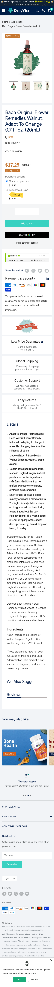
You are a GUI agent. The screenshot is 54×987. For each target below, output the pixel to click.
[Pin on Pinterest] (33, 270)
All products (16, 21)
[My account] (43, 10)
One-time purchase (19, 181)
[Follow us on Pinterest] (21, 894)
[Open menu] (3, 10)
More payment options (27, 242)
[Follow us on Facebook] (4, 894)
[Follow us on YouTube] (27, 894)
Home (5, 21)
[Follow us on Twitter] (10, 894)
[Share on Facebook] (27, 270)
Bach (11, 137)
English (7, 878)
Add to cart (27, 223)
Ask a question (13, 150)
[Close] (51, 960)
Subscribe (12, 864)
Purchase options (15, 176)
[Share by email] (47, 270)
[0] (49, 10)
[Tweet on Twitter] (40, 270)
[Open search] (37, 10)
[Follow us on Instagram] (16, 894)
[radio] (7, 181)
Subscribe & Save (19, 192)
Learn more (30, 973)
